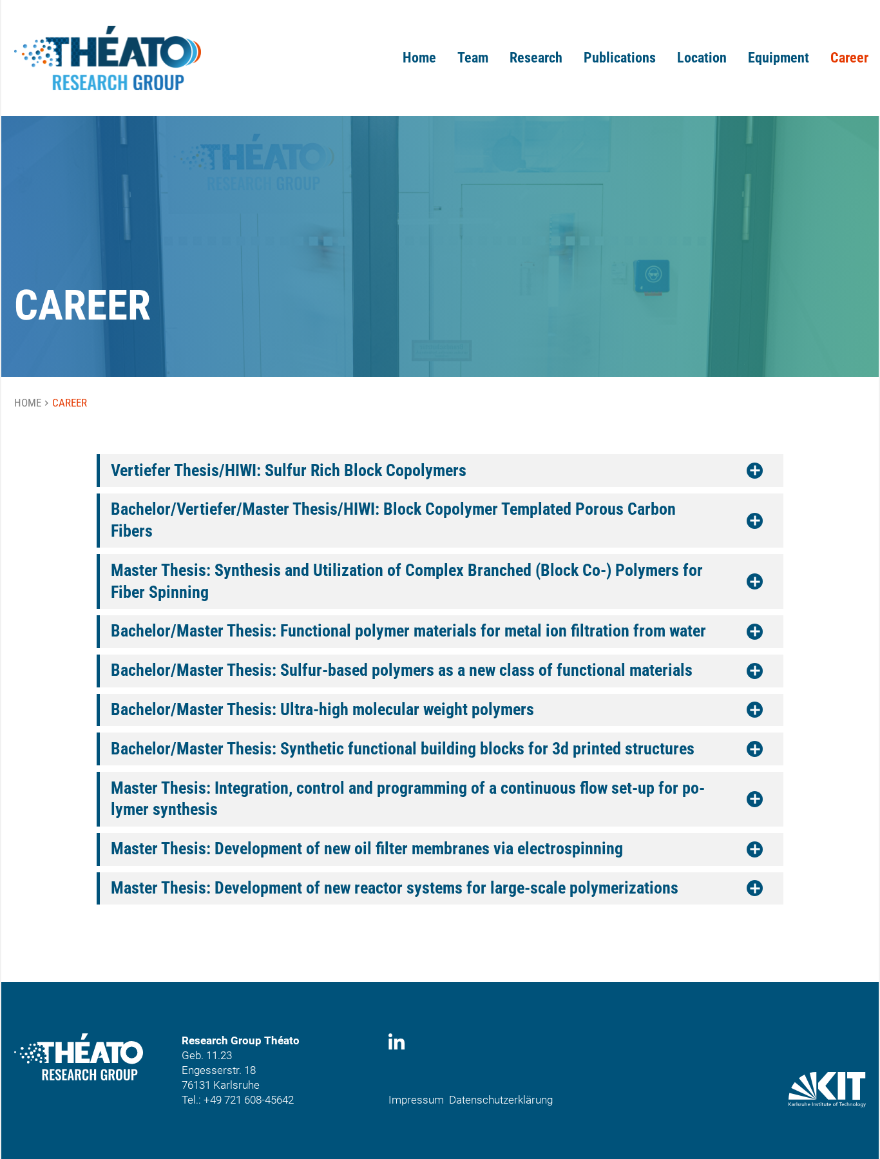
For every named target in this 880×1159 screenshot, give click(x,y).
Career (849, 58)
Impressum (416, 1099)
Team (472, 58)
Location (702, 58)
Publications (620, 58)
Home (419, 58)
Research (536, 58)
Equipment (778, 58)
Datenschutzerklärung (501, 1099)
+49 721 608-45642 (249, 1099)
